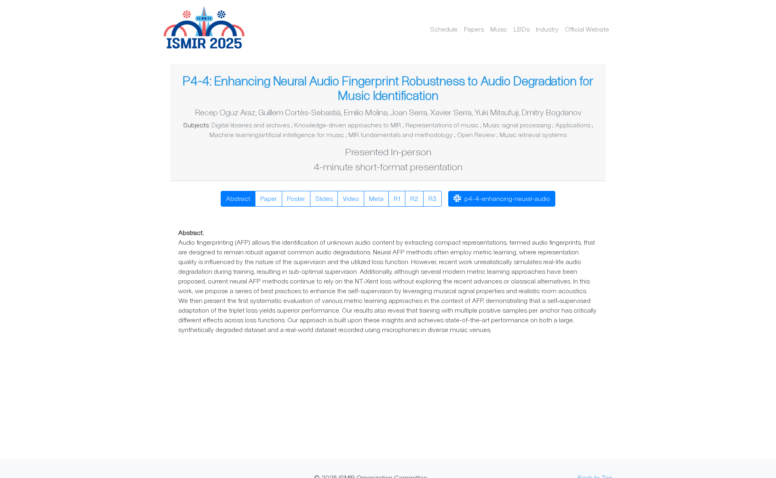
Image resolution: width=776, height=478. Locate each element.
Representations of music (442, 125)
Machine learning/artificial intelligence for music (276, 134)
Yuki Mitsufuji (496, 112)
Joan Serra (408, 112)
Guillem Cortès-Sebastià (299, 112)
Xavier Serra (451, 112)
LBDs (521, 29)
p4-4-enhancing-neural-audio (506, 198)
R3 (432, 198)
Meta (376, 198)
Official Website (587, 29)
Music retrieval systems (533, 134)
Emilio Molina (366, 112)
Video (351, 198)
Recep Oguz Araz (225, 112)
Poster (296, 198)
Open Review (476, 134)
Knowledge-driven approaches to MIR (347, 125)
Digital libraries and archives (250, 125)
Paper (268, 198)
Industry (547, 29)
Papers (474, 29)
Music (498, 29)
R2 (414, 198)
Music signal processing (517, 125)
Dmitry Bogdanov (551, 112)
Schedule (444, 29)
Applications (572, 125)
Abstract (238, 198)
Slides (324, 198)
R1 (397, 198)
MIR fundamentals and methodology (400, 134)
